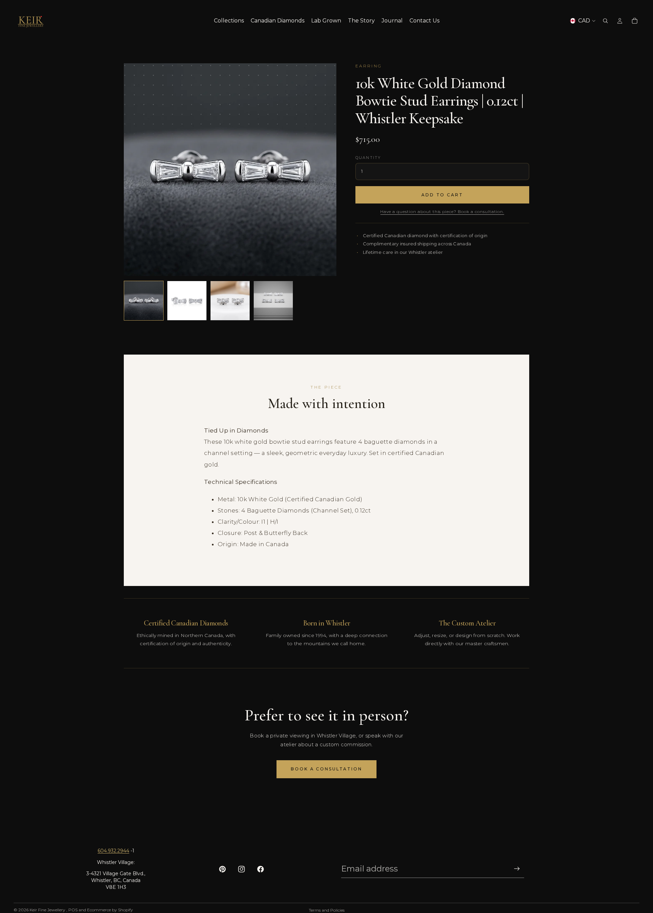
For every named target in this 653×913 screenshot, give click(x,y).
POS (73, 909)
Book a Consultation (326, 768)
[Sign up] (517, 869)
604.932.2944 (113, 851)
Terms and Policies (327, 910)
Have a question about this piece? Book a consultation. (442, 211)
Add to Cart (442, 194)
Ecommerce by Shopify (110, 909)
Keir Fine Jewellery (48, 909)
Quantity (368, 157)
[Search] (605, 20)
